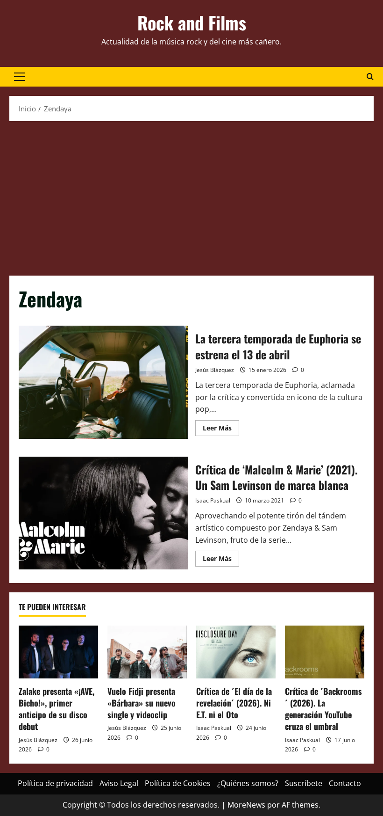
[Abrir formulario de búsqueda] (370, 77)
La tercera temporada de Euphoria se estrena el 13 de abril (103, 382)
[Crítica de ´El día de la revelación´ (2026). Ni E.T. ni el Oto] (236, 652)
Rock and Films (191, 22)
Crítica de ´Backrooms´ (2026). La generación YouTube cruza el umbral (323, 709)
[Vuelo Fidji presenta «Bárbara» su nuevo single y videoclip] (147, 652)
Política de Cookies (178, 783)
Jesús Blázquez (214, 370)
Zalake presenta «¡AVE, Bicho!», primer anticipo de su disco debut (56, 709)
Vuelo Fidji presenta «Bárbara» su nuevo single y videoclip (141, 703)
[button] (19, 77)
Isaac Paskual (212, 500)
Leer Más (221, 429)
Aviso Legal (118, 783)
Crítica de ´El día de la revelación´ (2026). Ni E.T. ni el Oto (234, 703)
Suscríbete (303, 783)
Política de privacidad (55, 783)
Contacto (345, 783)
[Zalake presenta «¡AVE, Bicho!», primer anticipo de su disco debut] (58, 652)
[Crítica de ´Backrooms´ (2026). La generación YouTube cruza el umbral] (324, 652)
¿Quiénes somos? (247, 783)
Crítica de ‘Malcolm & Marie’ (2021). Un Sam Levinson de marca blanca (103, 513)
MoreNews (246, 805)
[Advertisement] (191, 196)
